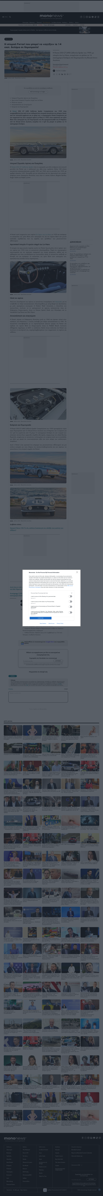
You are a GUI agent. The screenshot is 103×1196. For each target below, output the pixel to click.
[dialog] (51, 598)
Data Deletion (43, 623)
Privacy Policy (60, 623)
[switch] (70, 596)
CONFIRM (40, 618)
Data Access (51, 623)
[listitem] (51, 593)
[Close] (77, 572)
